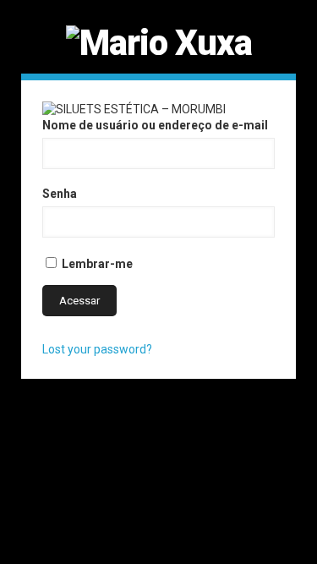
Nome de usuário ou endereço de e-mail (155, 125)
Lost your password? (97, 349)
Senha (59, 193)
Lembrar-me (96, 264)
